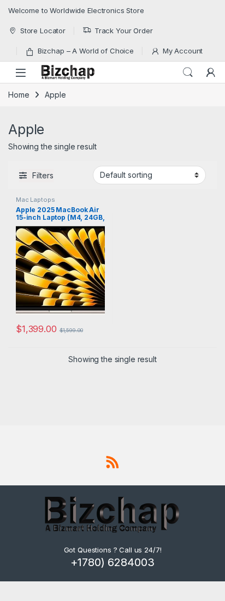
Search (188, 73)
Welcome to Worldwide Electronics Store (76, 10)
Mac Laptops (35, 199)
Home (18, 94)
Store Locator (43, 30)
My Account (183, 50)
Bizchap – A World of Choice (86, 50)
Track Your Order (123, 30)
